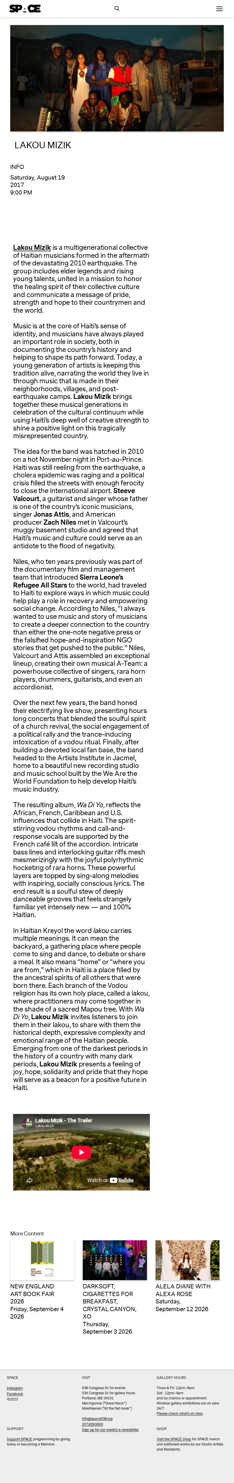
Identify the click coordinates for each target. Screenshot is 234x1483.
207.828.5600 (92, 1424)
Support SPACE (19, 1439)
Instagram (15, 1388)
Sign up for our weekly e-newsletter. (110, 1430)
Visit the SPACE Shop (174, 1439)
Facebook (15, 1394)
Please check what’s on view (180, 1413)
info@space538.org (97, 1418)
